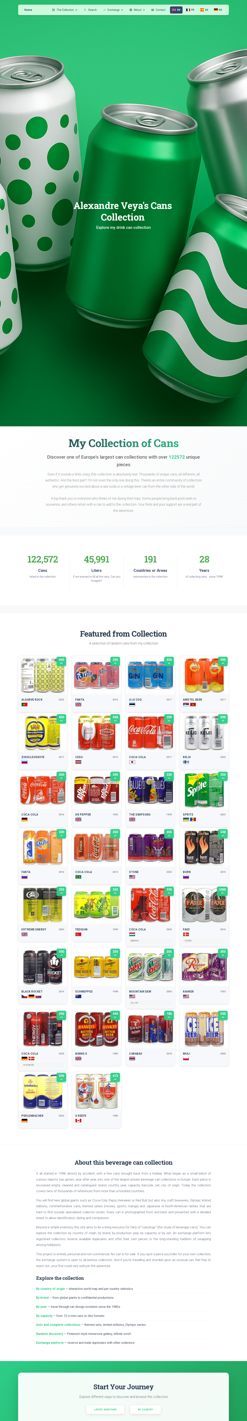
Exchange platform (50, 1343)
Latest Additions (105, 1409)
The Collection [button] (63, 9)
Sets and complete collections (58, 1325)
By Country (145, 1409)
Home (28, 9)
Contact (158, 9)
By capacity (44, 1316)
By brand (42, 1298)
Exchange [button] (111, 9)
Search (90, 9)
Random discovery (49, 1334)
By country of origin (50, 1289)
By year (41, 1307)
